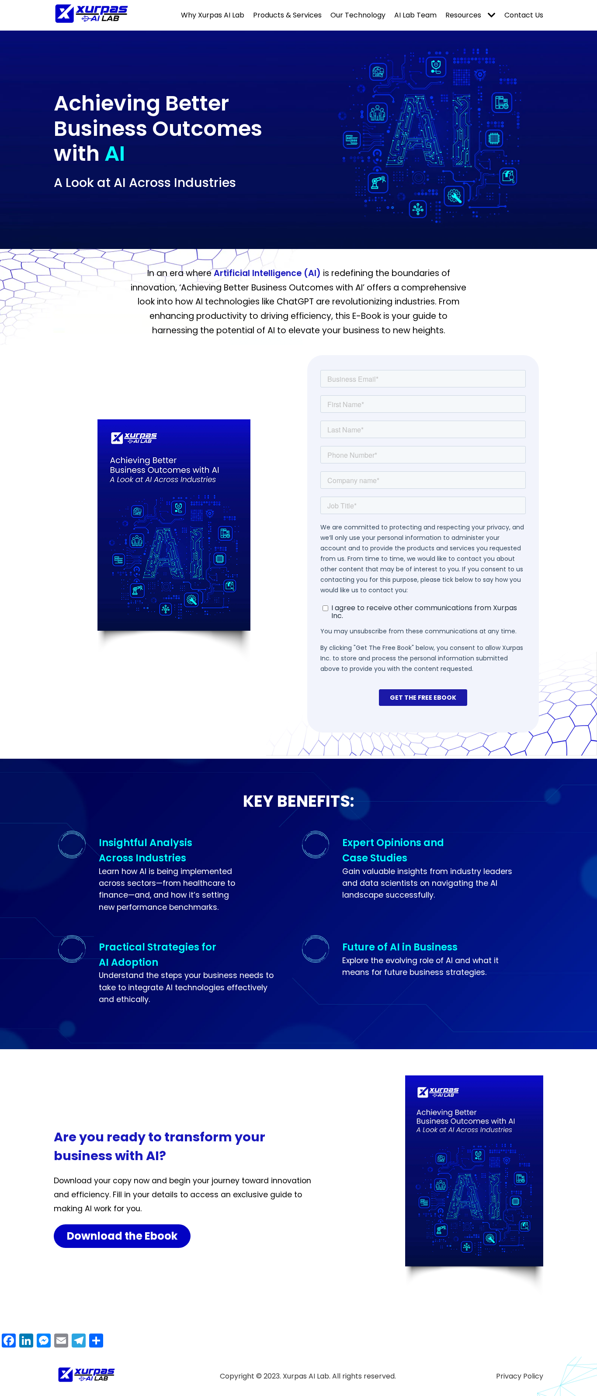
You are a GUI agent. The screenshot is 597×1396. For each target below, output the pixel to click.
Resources (463, 15)
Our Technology (357, 15)
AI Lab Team (415, 15)
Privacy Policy (519, 1376)
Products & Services (287, 15)
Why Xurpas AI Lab (212, 15)
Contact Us (523, 15)
